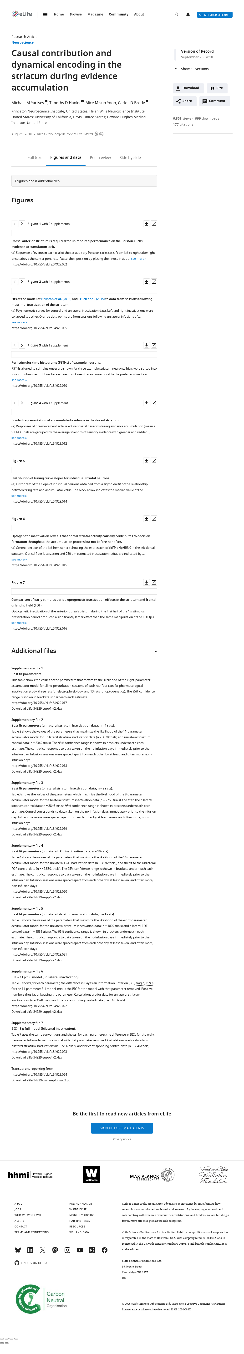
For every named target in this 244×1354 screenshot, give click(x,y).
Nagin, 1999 (144, 983)
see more (137, 258)
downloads (207, 118)
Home (59, 14)
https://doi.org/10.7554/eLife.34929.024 (39, 1074)
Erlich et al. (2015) (91, 299)
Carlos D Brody (131, 103)
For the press (79, 1221)
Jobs (18, 1209)
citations (183, 124)
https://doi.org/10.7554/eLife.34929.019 (39, 828)
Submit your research (214, 15)
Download (191, 88)
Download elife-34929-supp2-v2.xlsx (36, 771)
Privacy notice (122, 1139)
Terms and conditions (32, 1232)
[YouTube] (79, 1252)
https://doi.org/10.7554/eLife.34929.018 (39, 766)
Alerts (188, 15)
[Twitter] (42, 1252)
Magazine (95, 14)
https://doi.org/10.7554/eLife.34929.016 (39, 628)
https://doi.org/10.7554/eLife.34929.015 (39, 565)
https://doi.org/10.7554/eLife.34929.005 (39, 328)
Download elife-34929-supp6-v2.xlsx (36, 1011)
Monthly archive (82, 1215)
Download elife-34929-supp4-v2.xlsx (36, 897)
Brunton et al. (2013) (56, 299)
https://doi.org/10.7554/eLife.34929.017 (39, 703)
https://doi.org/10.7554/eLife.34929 (65, 134)
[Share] (7, 1338)
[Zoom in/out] (16, 1338)
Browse (76, 14)
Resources (77, 1226)
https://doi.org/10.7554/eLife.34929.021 (39, 954)
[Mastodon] (55, 1252)
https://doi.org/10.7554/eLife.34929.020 (39, 891)
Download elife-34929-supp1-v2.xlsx (36, 708)
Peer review (100, 158)
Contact (21, 1226)
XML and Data (79, 1232)
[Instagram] (67, 1252)
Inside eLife (78, 1209)
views (182, 118)
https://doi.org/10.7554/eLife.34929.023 (39, 1051)
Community (118, 14)
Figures (65, 158)
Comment (219, 102)
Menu (45, 14)
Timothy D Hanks (64, 103)
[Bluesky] (18, 1252)
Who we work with (29, 1215)
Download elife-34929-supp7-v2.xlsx (36, 1057)
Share (187, 101)
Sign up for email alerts (122, 1128)
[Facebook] (104, 1252)
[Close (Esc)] (2, 1338)
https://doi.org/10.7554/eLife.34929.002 (39, 264)
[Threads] (92, 1252)
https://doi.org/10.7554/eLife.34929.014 (39, 501)
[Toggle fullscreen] (11, 1338)
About (139, 14)
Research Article (24, 36)
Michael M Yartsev (27, 103)
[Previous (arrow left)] (2, 1343)
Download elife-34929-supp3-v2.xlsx (36, 834)
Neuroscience (22, 43)
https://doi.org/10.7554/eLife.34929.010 (39, 385)
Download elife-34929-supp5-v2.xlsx (36, 960)
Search (177, 15)
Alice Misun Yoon (101, 103)
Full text (35, 158)
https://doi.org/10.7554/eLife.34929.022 (39, 1006)
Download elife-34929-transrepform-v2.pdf (41, 1080)
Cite (219, 88)
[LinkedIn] (30, 1252)
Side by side (130, 158)
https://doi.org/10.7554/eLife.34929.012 (39, 443)
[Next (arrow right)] (7, 1343)
